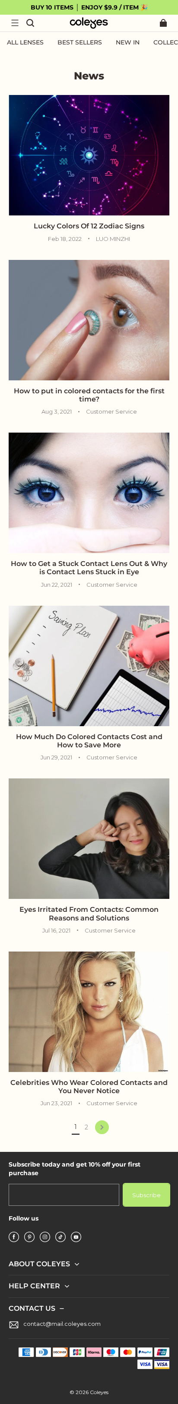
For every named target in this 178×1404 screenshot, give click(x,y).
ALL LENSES (25, 42)
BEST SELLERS (79, 42)
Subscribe (146, 1195)
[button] (15, 23)
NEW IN (128, 42)
